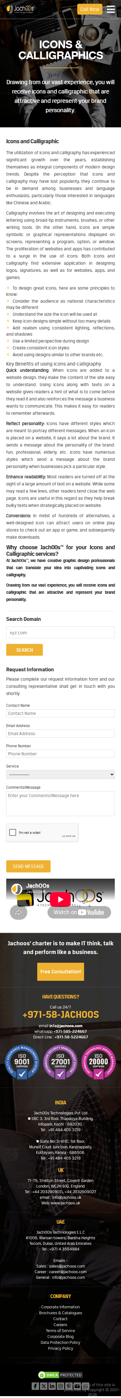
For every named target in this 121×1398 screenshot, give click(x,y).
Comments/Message (23, 787)
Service (12, 766)
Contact (60, 1318)
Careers (60, 1324)
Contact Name (18, 705)
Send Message (28, 866)
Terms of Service (60, 1330)
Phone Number (18, 746)
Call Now (89, 9)
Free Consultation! (60, 972)
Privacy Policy (60, 1348)
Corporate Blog (60, 1336)
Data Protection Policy (60, 1342)
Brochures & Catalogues (60, 1313)
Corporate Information (60, 1307)
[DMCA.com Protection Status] (60, 1375)
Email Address (18, 726)
